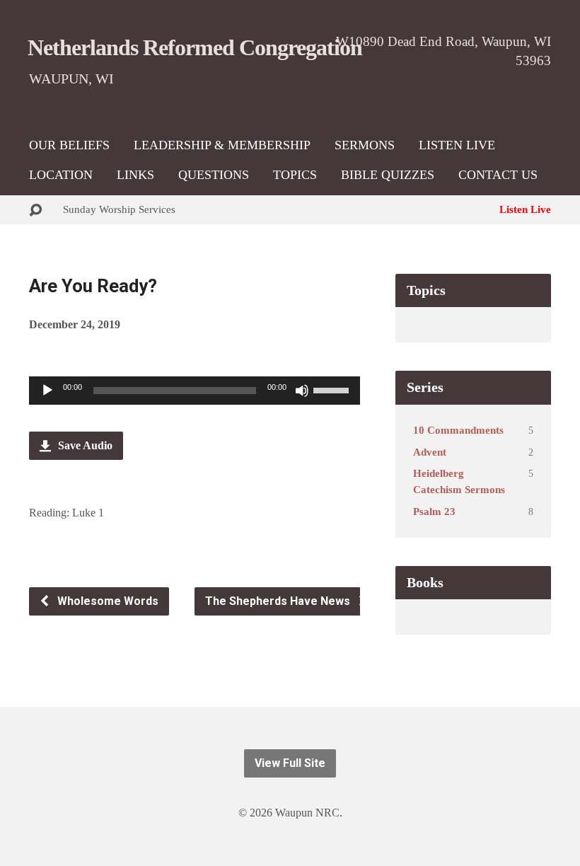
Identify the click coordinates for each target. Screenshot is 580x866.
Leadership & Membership (222, 145)
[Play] (47, 390)
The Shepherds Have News (279, 601)
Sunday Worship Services (119, 209)
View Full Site (290, 763)
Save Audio (83, 445)
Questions (213, 174)
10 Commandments (458, 430)
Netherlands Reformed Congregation (195, 47)
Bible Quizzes (387, 174)
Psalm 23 (434, 511)
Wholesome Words (106, 601)
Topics (295, 174)
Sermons (365, 145)
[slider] (333, 389)
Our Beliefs (69, 145)
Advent (429, 452)
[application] (194, 390)
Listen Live (457, 145)
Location (61, 174)
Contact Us (498, 174)
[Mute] (302, 390)
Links (135, 174)
